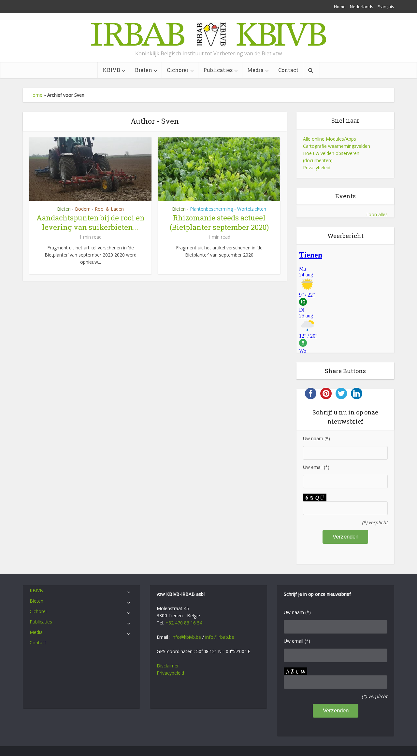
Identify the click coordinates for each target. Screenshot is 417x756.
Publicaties (218, 69)
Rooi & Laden (109, 209)
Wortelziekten (251, 209)
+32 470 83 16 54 (183, 623)
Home (340, 6)
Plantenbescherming (211, 209)
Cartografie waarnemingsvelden (336, 146)
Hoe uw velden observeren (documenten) (331, 156)
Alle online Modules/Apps (329, 139)
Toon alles (377, 214)
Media (255, 69)
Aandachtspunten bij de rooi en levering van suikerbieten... (90, 222)
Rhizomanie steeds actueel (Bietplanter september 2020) (219, 222)
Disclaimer (168, 666)
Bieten (143, 69)
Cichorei (178, 69)
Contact (288, 69)
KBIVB (111, 69)
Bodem (83, 209)
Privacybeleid (316, 167)
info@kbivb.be (186, 637)
